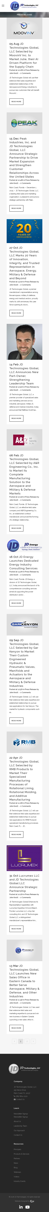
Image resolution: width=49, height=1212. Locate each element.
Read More (16, 101)
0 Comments (25, 73)
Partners (17, 1158)
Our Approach (19, 1130)
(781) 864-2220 (21, 1096)
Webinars (17, 1172)
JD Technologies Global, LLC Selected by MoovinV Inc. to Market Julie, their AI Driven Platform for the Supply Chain (24, 55)
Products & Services (21, 1154)
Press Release (31, 70)
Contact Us (20, 1099)
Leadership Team (20, 1126)
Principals (17, 1149)
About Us (17, 1121)
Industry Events (19, 1181)
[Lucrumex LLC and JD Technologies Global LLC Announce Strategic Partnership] (24, 858)
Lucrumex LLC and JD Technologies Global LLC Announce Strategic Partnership (24, 883)
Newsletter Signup (21, 1114)
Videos (16, 1177)
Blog (15, 1168)
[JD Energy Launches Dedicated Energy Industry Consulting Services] (24, 545)
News (16, 1163)
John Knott (13, 73)
